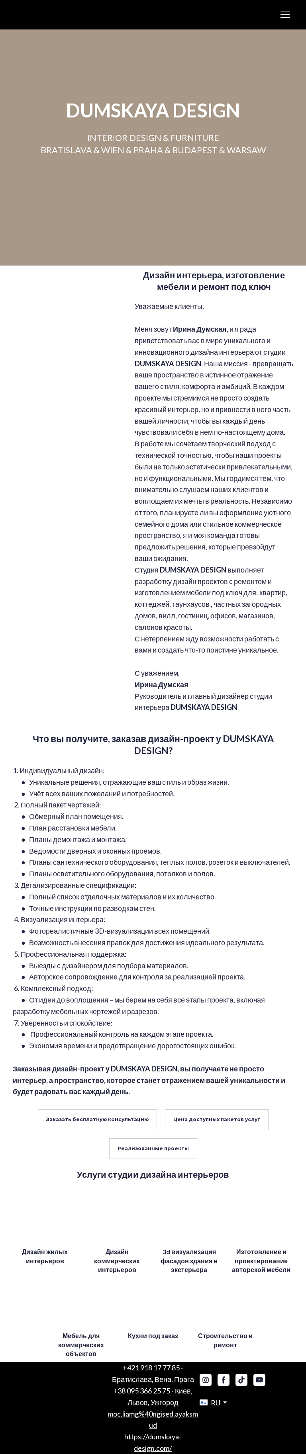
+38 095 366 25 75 (141, 1390)
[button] (97, 1119)
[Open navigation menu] (285, 15)
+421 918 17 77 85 (151, 1367)
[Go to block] (68, 326)
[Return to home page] (27, 14)
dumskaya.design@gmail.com (153, 1413)
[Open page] (45, 1219)
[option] (210, 1402)
